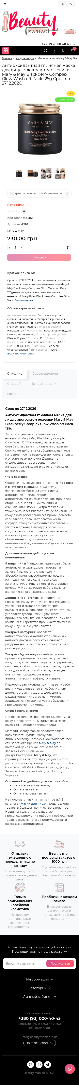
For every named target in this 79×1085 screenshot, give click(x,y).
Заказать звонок (39, 1043)
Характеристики (45, 373)
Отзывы (14, 383)
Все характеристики (21, 353)
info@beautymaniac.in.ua (40, 1037)
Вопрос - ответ (44, 383)
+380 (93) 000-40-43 (56, 44)
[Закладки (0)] (63, 50)
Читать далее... (25, 300)
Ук (62, 3)
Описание (14, 373)
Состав (12, 394)
